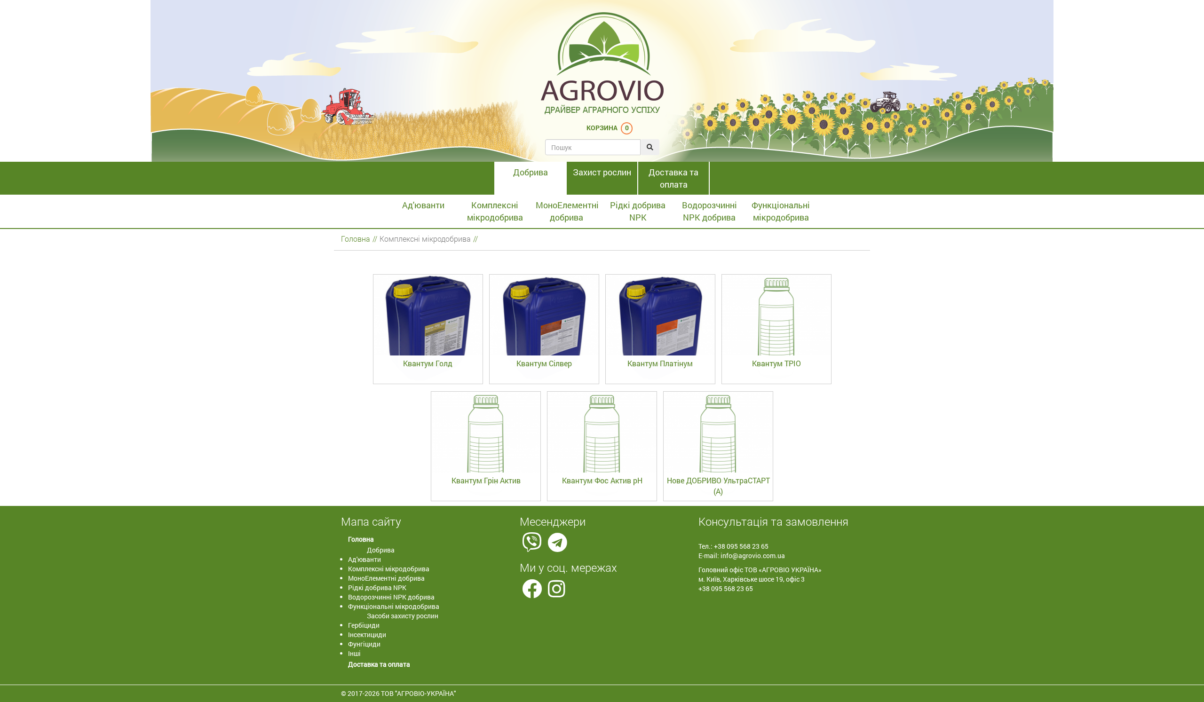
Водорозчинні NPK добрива (709, 211)
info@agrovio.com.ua (753, 555)
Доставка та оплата (673, 178)
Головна (355, 239)
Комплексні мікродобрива (495, 211)
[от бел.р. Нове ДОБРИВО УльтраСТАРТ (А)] (718, 501)
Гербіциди (364, 625)
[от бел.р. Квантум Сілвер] (545, 383)
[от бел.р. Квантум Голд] (429, 383)
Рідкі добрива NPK (637, 211)
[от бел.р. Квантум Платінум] (661, 383)
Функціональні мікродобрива (781, 211)
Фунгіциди (364, 643)
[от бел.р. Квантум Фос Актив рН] (603, 501)
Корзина (602, 127)
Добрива (530, 172)
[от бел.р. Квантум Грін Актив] (486, 501)
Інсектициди (367, 634)
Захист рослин (602, 172)
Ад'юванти (423, 205)
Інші (354, 653)
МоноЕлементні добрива (567, 211)
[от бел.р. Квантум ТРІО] (776, 383)
